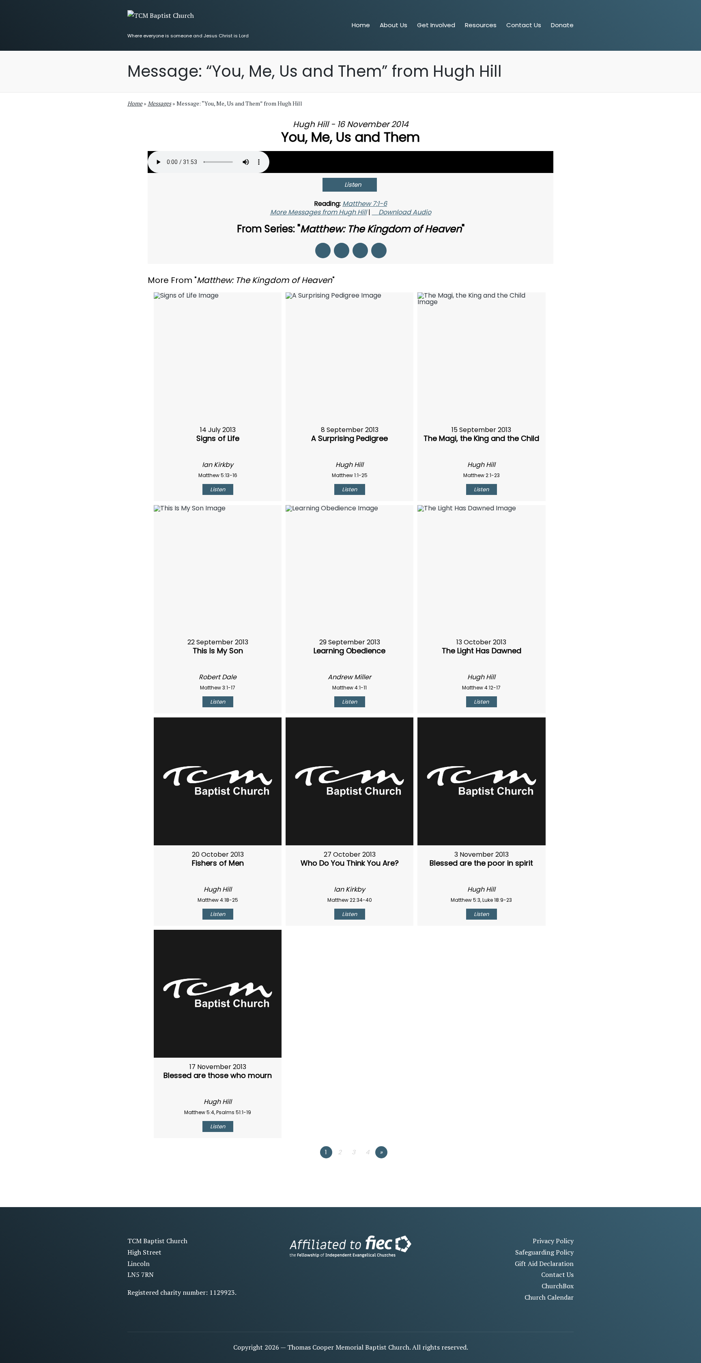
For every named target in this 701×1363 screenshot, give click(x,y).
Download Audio (404, 212)
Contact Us (557, 1274)
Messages (159, 103)
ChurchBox (558, 1285)
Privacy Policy (553, 1240)
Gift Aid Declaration (544, 1263)
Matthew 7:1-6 (364, 203)
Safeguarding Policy (544, 1252)
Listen (352, 184)
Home (134, 103)
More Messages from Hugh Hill (318, 212)
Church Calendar (549, 1297)
